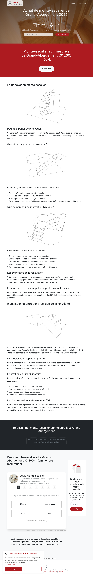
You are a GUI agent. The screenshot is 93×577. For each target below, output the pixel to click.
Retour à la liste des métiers (36, 521)
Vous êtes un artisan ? (60, 530)
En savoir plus (10, 564)
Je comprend (13, 569)
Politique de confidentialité (49, 571)
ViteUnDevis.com (40, 530)
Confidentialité (49, 530)
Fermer (33, 569)
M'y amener (62, 34)
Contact (60, 571)
